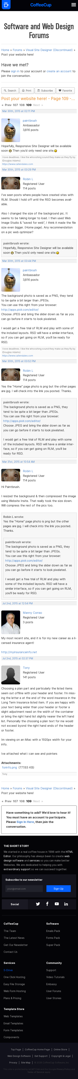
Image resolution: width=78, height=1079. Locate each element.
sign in (15, 71)
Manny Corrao (32, 612)
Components (11, 1037)
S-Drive (8, 970)
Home (5, 50)
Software (52, 923)
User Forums (53, 991)
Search (11, 90)
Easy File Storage (14, 984)
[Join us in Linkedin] (66, 904)
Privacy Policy (64, 1069)
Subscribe (46, 90)
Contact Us (10, 951)
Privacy (13, 1062)
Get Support (41, 1056)
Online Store (60, 1049)
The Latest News (14, 937)
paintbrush (30, 120)
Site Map (25, 1062)
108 (22, 105)
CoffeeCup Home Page (37, 1049)
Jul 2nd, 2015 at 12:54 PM (17, 603)
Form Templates (13, 1030)
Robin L (28, 179)
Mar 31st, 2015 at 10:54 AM (18, 461)
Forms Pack (53, 937)
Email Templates (13, 1023)
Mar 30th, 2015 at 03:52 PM (19, 361)
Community (54, 962)
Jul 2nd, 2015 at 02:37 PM (17, 658)
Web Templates (13, 1016)
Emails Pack (53, 930)
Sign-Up (58, 888)
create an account (59, 71)
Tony (26, 668)
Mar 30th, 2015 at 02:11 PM (18, 111)
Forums (17, 50)
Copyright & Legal (61, 1056)
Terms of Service (35, 1072)
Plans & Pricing (12, 998)
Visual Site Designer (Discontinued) (49, 50)
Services (9, 962)
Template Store (14, 1009)
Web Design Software (19, 1056)
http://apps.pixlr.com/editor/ (20, 309)
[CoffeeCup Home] (40, 5)
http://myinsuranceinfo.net (19, 652)
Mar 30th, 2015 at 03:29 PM (19, 169)
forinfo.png (9, 767)
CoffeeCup (11, 923)
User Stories (53, 998)
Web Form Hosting (15, 991)
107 (15, 105)
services (35, 860)
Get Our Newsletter (16, 944)
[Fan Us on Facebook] (47, 904)
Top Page (16, 1049)
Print (27, 90)
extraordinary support (17, 869)
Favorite (66, 90)
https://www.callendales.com (17, 164)
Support (51, 970)
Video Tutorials (55, 977)
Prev (8, 105)
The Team (10, 930)
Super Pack (53, 944)
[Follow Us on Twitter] (38, 904)
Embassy (51, 984)
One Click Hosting (14, 977)
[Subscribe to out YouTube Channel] (57, 904)
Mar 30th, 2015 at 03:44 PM (19, 260)
